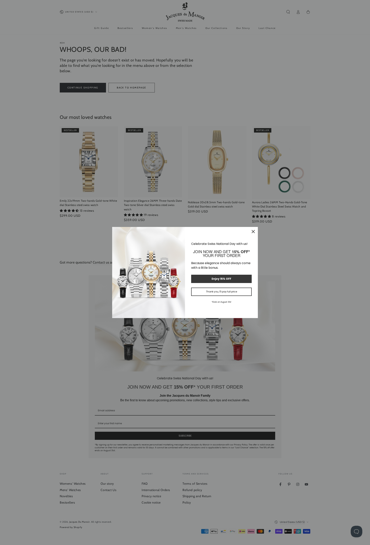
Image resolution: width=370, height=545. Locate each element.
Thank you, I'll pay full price (221, 291)
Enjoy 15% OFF (221, 279)
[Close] (253, 231)
